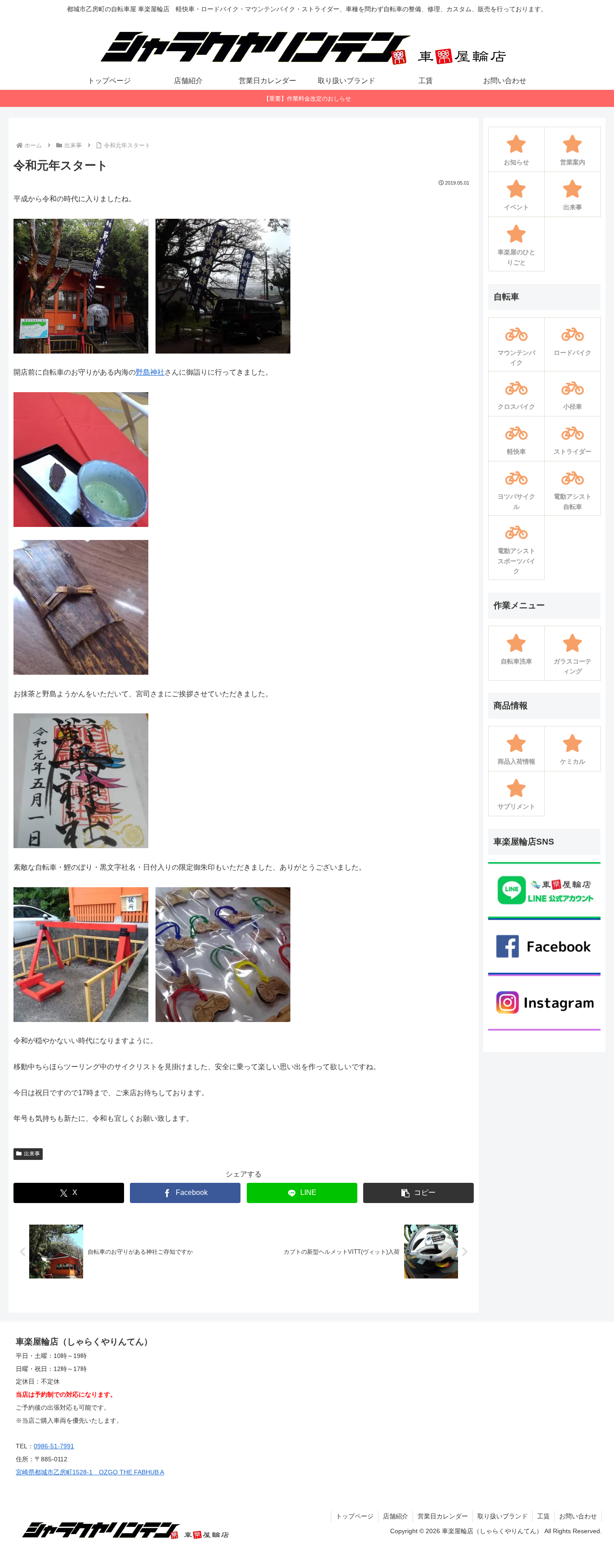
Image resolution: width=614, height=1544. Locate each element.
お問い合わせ (578, 1516)
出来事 (32, 1153)
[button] (418, 1193)
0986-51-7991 (54, 1446)
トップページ (355, 1516)
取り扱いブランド (502, 1516)
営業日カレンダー (443, 1516)
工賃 (543, 1516)
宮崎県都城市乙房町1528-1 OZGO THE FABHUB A (90, 1472)
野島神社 (150, 372)
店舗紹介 (395, 1516)
